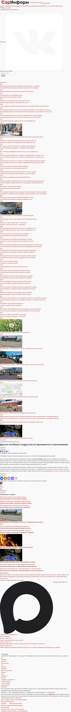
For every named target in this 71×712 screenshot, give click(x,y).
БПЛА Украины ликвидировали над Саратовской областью (15, 576)
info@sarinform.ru (13, 634)
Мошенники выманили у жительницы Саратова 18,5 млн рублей (16, 574)
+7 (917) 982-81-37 (14, 9)
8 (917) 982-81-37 (63, 582)
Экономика (4, 668)
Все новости (3, 82)
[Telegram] (3, 42)
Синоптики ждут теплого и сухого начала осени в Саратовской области (49, 576)
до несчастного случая (57, 471)
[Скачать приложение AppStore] (5, 12)
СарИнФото (4, 676)
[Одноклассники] (4, 71)
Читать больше (4, 578)
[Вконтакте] (34, 42)
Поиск (3, 75)
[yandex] (7, 705)
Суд (2, 665)
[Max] (10, 71)
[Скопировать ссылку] (8, 451)
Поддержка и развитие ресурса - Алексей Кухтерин (14, 711)
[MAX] (6, 451)
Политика (3, 667)
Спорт (2, 674)
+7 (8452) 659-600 (4, 9)
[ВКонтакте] (1, 451)
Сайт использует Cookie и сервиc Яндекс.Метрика (14, 699)
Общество (3, 661)
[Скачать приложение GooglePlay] (16, 12)
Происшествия (15, 441)
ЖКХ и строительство (6, 670)
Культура (3, 672)
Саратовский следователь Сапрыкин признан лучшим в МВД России (51, 574)
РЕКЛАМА (3, 687)
